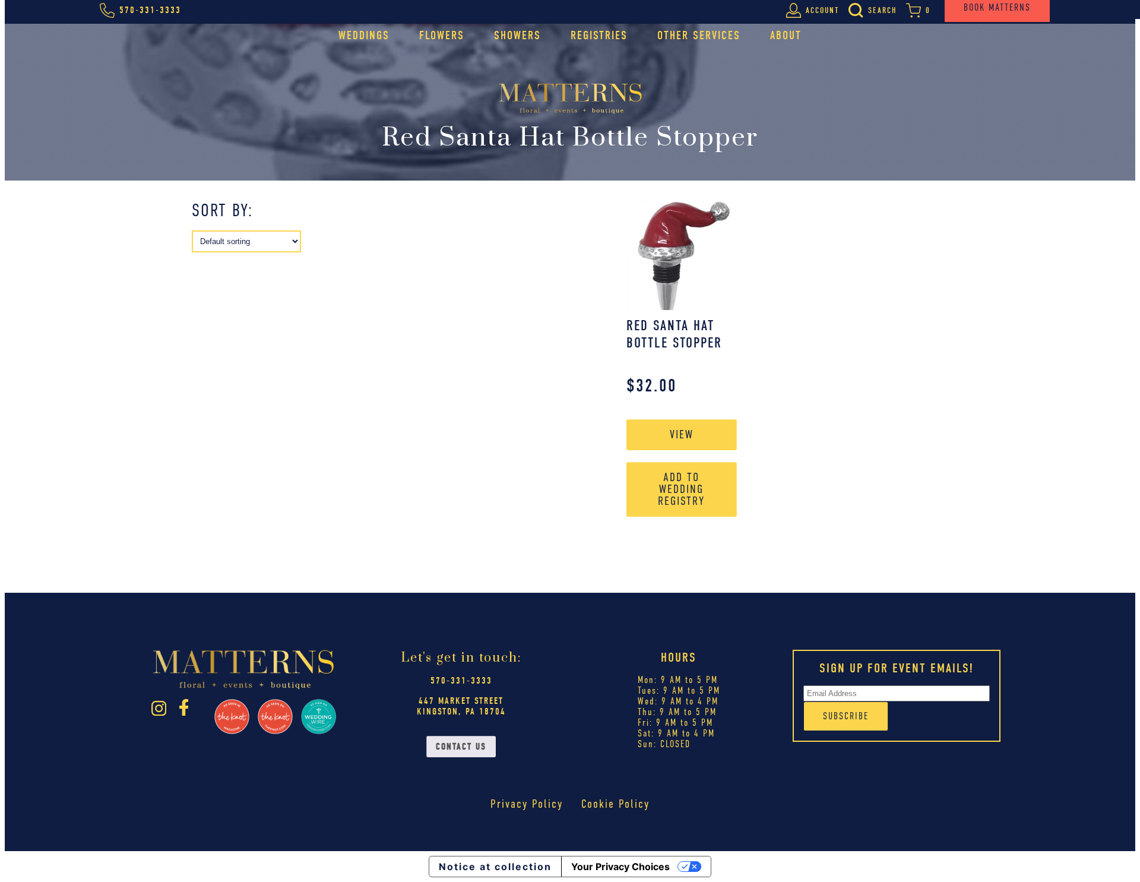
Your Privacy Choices (620, 866)
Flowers (441, 35)
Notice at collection (495, 866)
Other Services (698, 35)
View (682, 434)
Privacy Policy (526, 804)
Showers (517, 35)
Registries (599, 35)
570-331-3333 (461, 680)
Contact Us (461, 746)
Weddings (364, 35)
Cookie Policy (615, 804)
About (786, 35)
